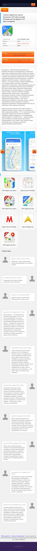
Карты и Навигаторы (23, 43)
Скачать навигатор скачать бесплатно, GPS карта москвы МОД (19, 54)
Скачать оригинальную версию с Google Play (19, 60)
